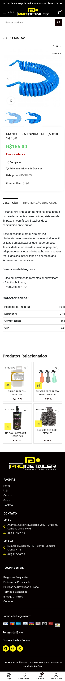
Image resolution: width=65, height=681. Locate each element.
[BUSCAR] (58, 22)
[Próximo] (60, 46)
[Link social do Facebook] (23, 183)
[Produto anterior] (53, 46)
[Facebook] (6, 648)
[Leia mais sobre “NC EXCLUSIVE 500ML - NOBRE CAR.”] (8, 426)
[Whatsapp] (20, 648)
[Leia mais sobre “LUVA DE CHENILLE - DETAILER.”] (38, 423)
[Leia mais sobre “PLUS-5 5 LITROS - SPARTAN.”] (8, 385)
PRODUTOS (18, 38)
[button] (38, 385)
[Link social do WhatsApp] (27, 183)
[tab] (10, 202)
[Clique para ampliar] (11, 101)
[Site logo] (33, 12)
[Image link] (32, 624)
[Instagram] (13, 648)
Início (5, 38)
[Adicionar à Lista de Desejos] (25, 368)
